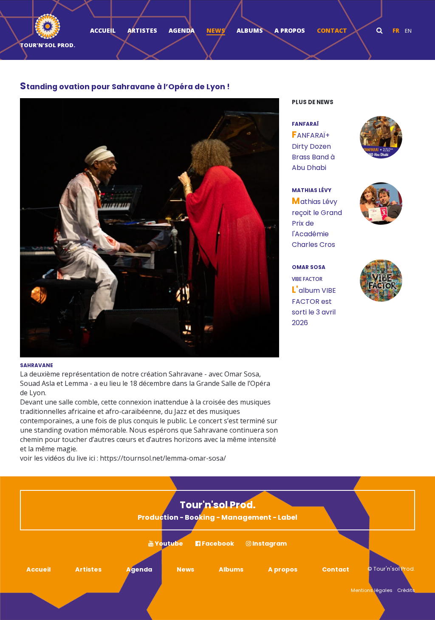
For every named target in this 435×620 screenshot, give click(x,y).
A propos (289, 30)
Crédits (406, 590)
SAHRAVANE (36, 365)
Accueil (103, 30)
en (408, 30)
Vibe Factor (307, 279)
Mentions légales (372, 590)
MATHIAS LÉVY (311, 190)
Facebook (217, 543)
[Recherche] (379, 30)
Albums (250, 30)
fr (396, 30)
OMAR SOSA (308, 267)
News (215, 30)
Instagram (269, 543)
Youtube (168, 543)
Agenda (182, 30)
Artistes (142, 30)
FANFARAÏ (305, 123)
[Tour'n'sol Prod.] (47, 27)
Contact (332, 30)
